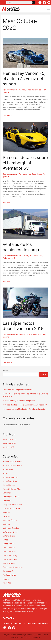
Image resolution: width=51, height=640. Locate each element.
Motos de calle (9, 548)
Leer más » (7, 115)
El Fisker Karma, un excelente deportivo (19, 401)
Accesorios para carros (12, 462)
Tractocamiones (35, 256)
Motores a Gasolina (11, 528)
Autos (22, 90)
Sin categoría (8, 571)
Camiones (24, 256)
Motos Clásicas (9, 544)
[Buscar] (33, 2)
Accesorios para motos (12, 465)
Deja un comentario (10, 90)
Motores (6, 524)
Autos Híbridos (9, 485)
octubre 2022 (8, 447)
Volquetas (7, 583)
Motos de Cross (9, 552)
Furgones (6, 512)
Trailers (6, 258)
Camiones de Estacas (11, 497)
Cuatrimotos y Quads (11, 508)
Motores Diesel (9, 536)
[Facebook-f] (44, 2)
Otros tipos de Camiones (13, 567)
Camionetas (7, 501)
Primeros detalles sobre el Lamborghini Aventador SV (25, 163)
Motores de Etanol (10, 532)
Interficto (36, 637)
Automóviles (8, 469)
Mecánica (6, 516)
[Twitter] (48, 2)
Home (6, 623)
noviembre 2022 (9, 443)
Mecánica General (10, 520)
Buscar (5, 371)
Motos (23, 334)
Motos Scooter (9, 563)
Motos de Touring (10, 555)
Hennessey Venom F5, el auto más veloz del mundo (24, 78)
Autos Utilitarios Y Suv (12, 489)
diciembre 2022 (9, 439)
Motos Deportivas (34, 334)
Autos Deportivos (33, 174)
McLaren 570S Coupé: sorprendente (17, 390)
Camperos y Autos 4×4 (12, 505)
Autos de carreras (33, 90)
